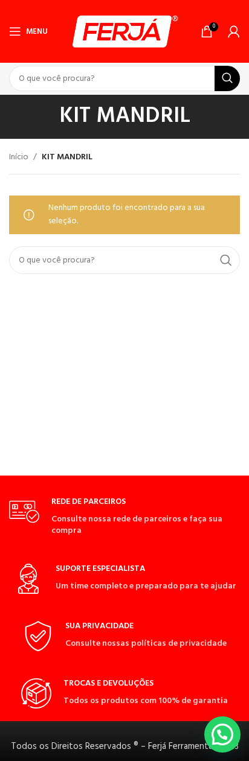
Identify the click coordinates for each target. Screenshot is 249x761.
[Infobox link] (124, 517)
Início (18, 157)
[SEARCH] (227, 78)
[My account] (234, 31)
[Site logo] (125, 32)
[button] (222, 734)
